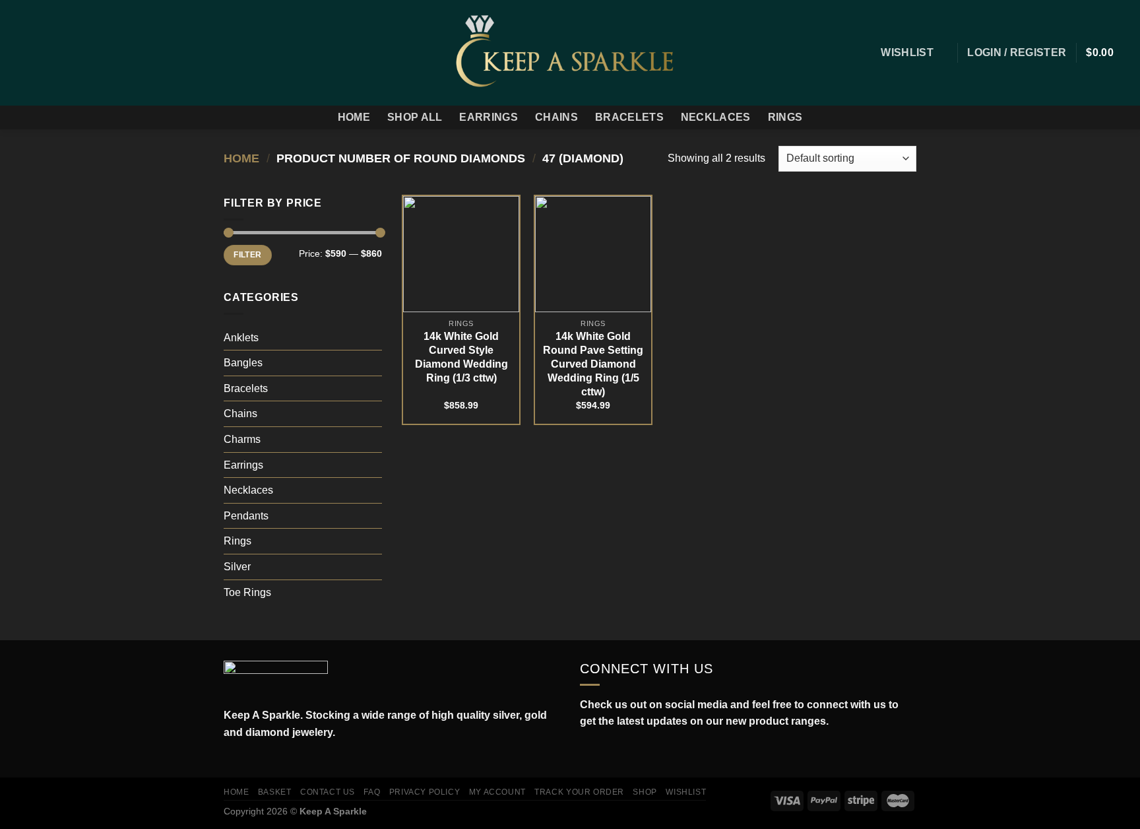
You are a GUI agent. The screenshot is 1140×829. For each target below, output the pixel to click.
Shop (644, 792)
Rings (785, 117)
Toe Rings (247, 592)
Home (354, 117)
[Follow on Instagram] (35, 53)
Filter (247, 254)
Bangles (243, 362)
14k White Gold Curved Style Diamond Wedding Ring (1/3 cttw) (461, 357)
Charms (242, 439)
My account (497, 792)
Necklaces (716, 117)
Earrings (488, 117)
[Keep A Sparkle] (570, 52)
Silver (237, 566)
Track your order (579, 792)
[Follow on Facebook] (18, 53)
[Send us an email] (70, 53)
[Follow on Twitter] (53, 53)
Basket (275, 792)
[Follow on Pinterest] (87, 53)
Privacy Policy (424, 792)
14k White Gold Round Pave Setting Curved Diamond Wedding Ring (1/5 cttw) (593, 364)
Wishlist (686, 792)
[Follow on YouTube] (645, 752)
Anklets (241, 337)
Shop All (415, 117)
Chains (556, 117)
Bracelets (629, 117)
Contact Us (327, 792)
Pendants (246, 515)
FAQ (372, 792)
